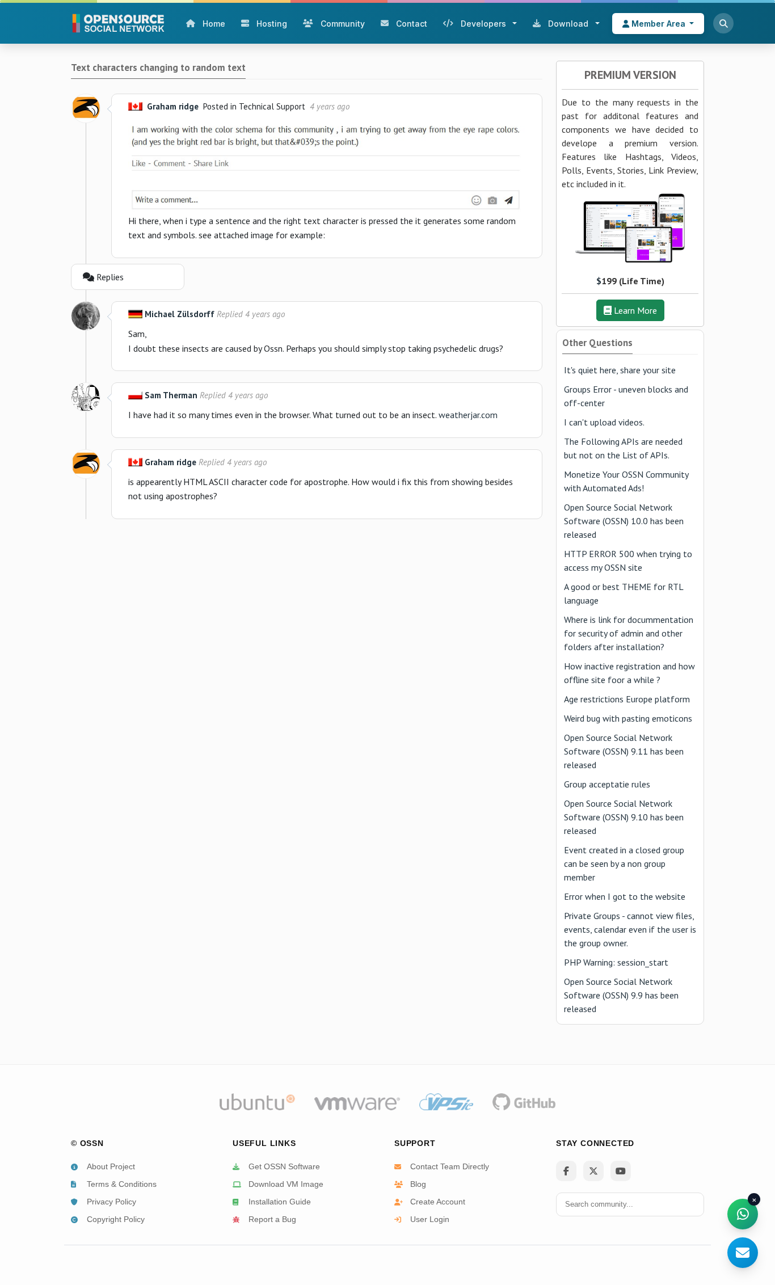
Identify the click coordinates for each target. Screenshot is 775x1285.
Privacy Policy (111, 1201)
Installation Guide (279, 1201)
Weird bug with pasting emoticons (628, 718)
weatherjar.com (468, 414)
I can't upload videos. (604, 422)
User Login (429, 1219)
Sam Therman (171, 395)
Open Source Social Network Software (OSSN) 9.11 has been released (624, 751)
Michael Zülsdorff (179, 314)
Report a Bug (272, 1219)
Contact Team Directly (449, 1166)
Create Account (437, 1201)
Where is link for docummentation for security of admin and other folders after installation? (628, 633)
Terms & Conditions (122, 1184)
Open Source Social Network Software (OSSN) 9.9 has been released (621, 995)
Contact (411, 23)
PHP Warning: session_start (616, 962)
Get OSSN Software (284, 1166)
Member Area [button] (658, 23)
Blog (418, 1184)
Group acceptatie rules (607, 784)
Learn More (634, 310)
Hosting (271, 23)
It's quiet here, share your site (620, 370)
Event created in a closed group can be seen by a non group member (624, 863)
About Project (111, 1166)
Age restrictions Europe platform (627, 699)
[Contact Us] (742, 1252)
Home (214, 23)
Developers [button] (483, 23)
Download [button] (568, 23)
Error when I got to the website (624, 896)
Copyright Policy (116, 1219)
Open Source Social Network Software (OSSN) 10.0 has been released (624, 521)
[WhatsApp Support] (742, 1214)
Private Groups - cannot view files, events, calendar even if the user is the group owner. (630, 929)
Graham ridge (173, 106)
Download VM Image (285, 1184)
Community (343, 23)
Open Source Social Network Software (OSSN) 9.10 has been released (624, 817)
